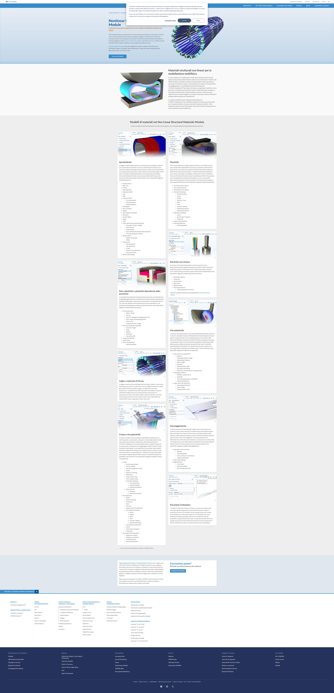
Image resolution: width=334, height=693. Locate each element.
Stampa (277, 662)
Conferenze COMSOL (174, 665)
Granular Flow (87, 629)
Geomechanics (64, 615)
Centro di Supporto (296, 1)
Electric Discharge (40, 621)
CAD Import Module (137, 632)
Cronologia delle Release (15, 668)
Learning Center (322, 6)
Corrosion (110, 618)
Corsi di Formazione (121, 659)
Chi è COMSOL (279, 656)
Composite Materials (66, 612)
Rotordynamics (64, 621)
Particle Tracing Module (138, 613)
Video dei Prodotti (67, 661)
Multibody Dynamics (65, 623)
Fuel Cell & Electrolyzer (114, 612)
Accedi (323, 1)
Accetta (184, 20)
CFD (84, 607)
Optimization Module (137, 605)
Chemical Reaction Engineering (116, 607)
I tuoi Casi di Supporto (228, 659)
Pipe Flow (86, 623)
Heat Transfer (87, 635)
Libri (63, 670)
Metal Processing (88, 632)
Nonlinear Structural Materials (69, 609)
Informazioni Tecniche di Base (231, 662)
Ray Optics (38, 615)
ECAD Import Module (137, 638)
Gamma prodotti (113, 13)
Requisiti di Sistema (14, 665)
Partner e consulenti (228, 665)
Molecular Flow (87, 626)
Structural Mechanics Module (133, 41)
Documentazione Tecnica (229, 668)
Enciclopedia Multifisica (122, 671)
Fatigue (62, 618)
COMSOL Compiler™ (16, 613)
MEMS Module (149, 41)
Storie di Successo (67, 664)
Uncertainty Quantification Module (141, 608)
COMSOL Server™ (16, 616)
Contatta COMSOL (117, 56)
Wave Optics (38, 612)
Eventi (299, 6)
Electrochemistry (112, 621)
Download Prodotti (227, 671)
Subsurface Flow (88, 621)
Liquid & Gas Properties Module (140, 616)
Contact (307, 1)
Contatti (277, 665)
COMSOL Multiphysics (17, 605)
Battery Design (111, 609)
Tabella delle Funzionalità (16, 659)
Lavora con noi (279, 659)
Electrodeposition (112, 615)
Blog (308, 6)
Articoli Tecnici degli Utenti (70, 667)
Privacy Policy (143, 681)
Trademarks (153, 681)
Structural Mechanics (65, 607)
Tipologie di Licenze (14, 662)
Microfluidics (87, 615)
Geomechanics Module (116, 46)
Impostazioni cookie (170, 20)
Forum (117, 662)
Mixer (86, 609)
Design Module (135, 635)
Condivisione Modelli (121, 665)
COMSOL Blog (119, 668)
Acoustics (62, 629)
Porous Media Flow (89, 618)
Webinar (171, 656)
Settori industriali (264, 6)
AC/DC (37, 607)
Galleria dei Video (284, 6)
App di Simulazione (67, 673)
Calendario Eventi (173, 662)
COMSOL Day (172, 659)
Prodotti (247, 6)
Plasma (37, 618)
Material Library (136, 610)
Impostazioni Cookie (164, 681)
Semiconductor (39, 623)
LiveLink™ (137, 624)
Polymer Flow (87, 612)
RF (35, 609)
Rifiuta (198, 20)
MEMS (61, 626)
